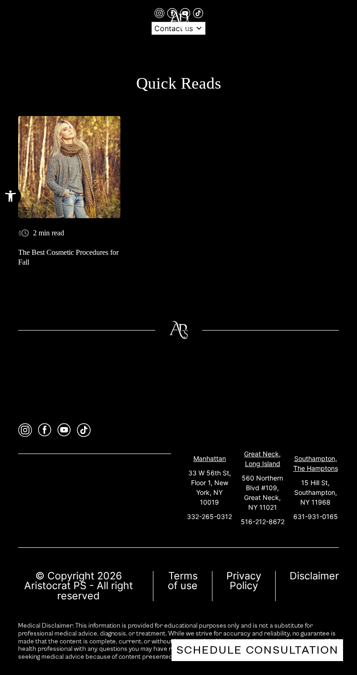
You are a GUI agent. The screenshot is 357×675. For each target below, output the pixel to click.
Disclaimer (314, 576)
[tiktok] (198, 12)
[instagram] (160, 12)
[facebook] (45, 430)
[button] (10, 196)
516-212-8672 (262, 522)
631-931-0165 (315, 516)
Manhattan (209, 458)
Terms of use (183, 581)
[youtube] (64, 430)
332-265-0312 (209, 516)
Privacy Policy (243, 581)
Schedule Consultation (257, 650)
